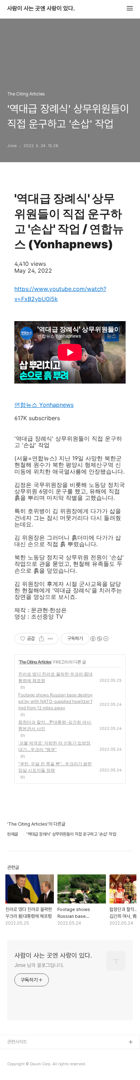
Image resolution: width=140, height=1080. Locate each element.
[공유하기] (41, 638)
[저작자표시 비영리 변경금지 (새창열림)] (99, 639)
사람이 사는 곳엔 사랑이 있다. (41, 8)
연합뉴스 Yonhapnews (44, 405)
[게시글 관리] (50, 638)
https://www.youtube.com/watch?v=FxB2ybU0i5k (60, 293)
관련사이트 (17, 1041)
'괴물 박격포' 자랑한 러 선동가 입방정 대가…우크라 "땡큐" (54, 746)
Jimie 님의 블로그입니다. (39, 965)
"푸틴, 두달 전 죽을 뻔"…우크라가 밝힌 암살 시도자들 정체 (55, 767)
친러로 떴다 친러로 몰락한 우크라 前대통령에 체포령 (55, 677)
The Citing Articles (35, 662)
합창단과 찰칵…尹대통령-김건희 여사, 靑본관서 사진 (55, 725)
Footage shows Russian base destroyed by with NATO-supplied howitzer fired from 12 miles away (55, 701)
